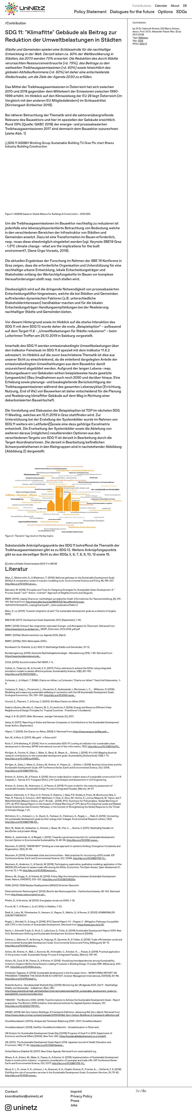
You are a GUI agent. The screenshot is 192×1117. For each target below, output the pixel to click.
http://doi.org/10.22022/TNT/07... (22, 1006)
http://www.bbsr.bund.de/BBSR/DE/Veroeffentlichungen (55, 602)
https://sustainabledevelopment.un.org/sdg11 (82, 1036)
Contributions (141, 5)
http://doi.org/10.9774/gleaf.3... (21, 979)
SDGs (181, 12)
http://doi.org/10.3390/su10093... (22, 759)
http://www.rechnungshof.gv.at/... (28, 895)
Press (74, 1101)
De (138, 1091)
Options (165, 12)
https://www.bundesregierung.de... (22, 656)
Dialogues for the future (132, 12)
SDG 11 (143, 44)
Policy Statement (90, 12)
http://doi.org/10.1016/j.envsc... (21, 584)
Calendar (161, 5)
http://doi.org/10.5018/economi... (40, 871)
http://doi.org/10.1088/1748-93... (21, 822)
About (175, 5)
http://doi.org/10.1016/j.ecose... (21, 1076)
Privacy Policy (81, 1096)
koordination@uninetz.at (24, 1096)
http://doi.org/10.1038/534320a (58, 879)
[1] (50, 424)
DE (185, 5)
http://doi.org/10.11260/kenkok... (47, 1045)
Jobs (73, 1105)
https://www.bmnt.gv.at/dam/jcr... (22, 629)
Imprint (76, 1091)
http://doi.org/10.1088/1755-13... (21, 771)
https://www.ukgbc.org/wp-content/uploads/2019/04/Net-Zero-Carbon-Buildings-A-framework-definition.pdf (62, 1015)
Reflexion (143, 38)
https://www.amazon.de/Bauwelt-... (91, 732)
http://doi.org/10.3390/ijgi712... (104, 747)
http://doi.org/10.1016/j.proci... (26, 967)
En (144, 1091)
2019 (140, 41)
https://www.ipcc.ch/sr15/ (90, 925)
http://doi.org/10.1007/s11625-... (21, 674)
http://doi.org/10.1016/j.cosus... (83, 840)
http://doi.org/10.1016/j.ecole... (59, 695)
